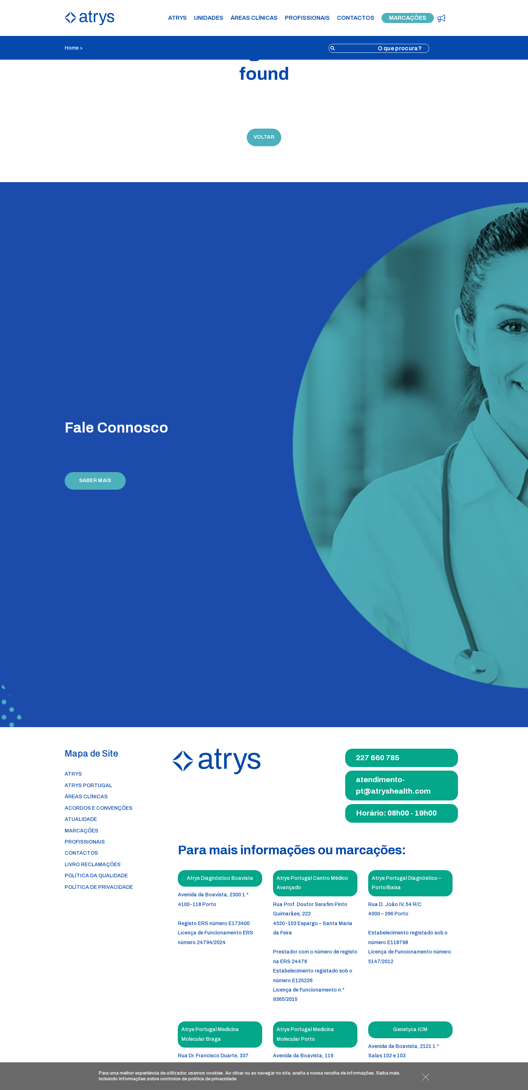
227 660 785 (377, 758)
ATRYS (177, 18)
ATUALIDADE (81, 819)
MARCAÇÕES (407, 18)
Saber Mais (95, 480)
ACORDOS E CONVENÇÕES (99, 808)
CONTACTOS (355, 18)
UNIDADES (208, 18)
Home (72, 48)
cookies (214, 1073)
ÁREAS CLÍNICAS (254, 18)
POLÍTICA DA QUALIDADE (96, 875)
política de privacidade (212, 1078)
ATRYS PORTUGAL (88, 785)
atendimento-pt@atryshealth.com (393, 785)
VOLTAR (264, 137)
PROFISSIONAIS (307, 18)
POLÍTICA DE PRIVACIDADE (99, 887)
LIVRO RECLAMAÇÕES (93, 864)
